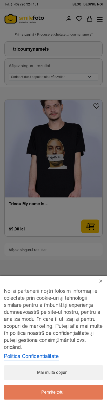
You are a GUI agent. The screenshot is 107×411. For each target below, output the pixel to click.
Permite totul (52, 392)
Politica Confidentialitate (31, 356)
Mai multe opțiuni (53, 372)
